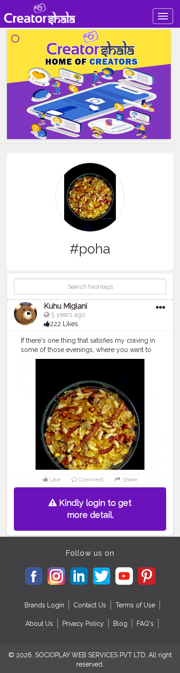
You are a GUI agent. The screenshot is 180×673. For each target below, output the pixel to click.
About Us (39, 623)
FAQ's (145, 623)
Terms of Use (135, 605)
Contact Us (89, 605)
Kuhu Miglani (65, 306)
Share (129, 479)
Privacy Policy (83, 623)
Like (54, 479)
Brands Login (44, 605)
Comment (90, 479)
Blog (120, 623)
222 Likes (64, 323)
